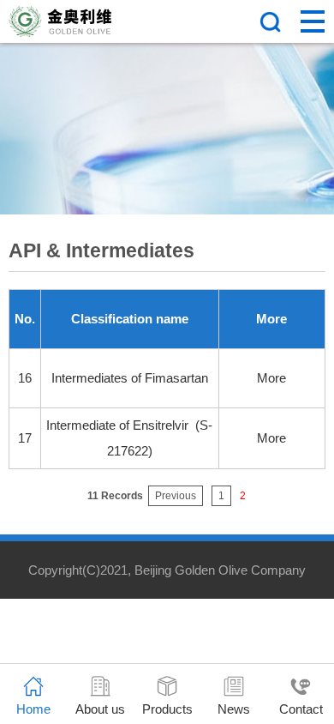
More (271, 378)
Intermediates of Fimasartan (129, 378)
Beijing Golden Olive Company (220, 570)
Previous (175, 496)
